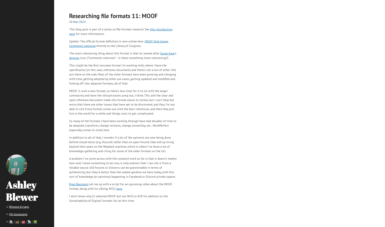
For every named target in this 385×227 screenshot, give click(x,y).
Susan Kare (167, 53)
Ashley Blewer (22, 190)
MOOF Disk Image (156, 41)
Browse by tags (19, 207)
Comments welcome (82, 46)
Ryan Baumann (78, 184)
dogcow (74, 58)
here (119, 189)
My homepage (18, 214)
